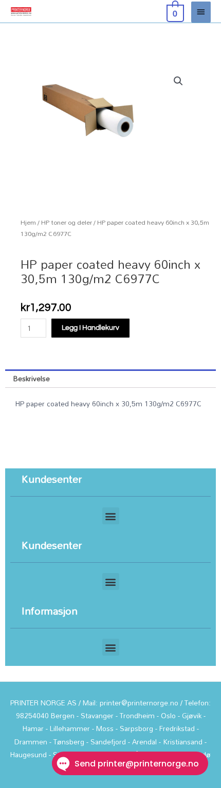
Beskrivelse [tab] (31, 378)
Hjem (28, 222)
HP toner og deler (66, 222)
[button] (178, 81)
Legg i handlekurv (90, 327)
